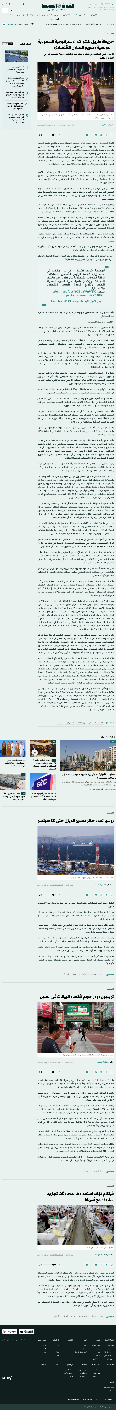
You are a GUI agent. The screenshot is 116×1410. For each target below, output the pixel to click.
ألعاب (57, 19)
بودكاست (12, 15)
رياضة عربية (83, 1373)
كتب (58, 1345)
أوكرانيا (66, 974)
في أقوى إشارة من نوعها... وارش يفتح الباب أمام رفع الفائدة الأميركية (15, 95)
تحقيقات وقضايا (68, 1373)
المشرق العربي (107, 1355)
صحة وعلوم (57, 15)
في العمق (25, 15)
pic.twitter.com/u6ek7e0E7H (85, 295)
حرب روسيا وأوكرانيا (88, 974)
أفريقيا (98, 1355)
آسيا (99, 1352)
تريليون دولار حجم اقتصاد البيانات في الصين (77, 997)
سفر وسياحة (96, 1373)
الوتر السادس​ (55, 1349)
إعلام (58, 1355)
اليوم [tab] (10, 43)
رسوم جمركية (97, 1316)
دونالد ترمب (83, 1316)
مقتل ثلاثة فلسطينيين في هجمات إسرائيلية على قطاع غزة (82, 24)
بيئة (45, 1352)
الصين (88, 1171)
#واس (55, 292)
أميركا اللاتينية (96, 1359)
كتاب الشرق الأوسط (81, 1352)
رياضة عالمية (83, 1377)
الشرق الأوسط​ (93, 15)
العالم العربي (111, 1345)
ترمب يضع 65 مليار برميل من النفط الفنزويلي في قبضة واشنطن (14, 106)
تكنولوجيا (49, 15)
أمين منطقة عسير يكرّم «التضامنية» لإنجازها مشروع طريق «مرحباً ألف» (14, 763)
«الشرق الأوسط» (101, 125)
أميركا (65, 1316)
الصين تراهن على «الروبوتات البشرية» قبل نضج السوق (15, 69)
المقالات (85, 1345)
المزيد (52, 19)
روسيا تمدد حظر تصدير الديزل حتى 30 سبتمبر (76, 821)
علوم (44, 1349)
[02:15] (43, 748)
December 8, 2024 (60, 301)
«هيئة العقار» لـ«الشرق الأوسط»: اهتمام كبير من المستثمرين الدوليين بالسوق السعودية (15, 82)
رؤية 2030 (81, 723)
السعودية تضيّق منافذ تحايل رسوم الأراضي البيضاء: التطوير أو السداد (14, 796)
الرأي (80, 15)
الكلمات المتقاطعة (109, 1388)
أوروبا (98, 1349)
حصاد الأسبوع (69, 1370)
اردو (96, 4)
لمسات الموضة (96, 1377)
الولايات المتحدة (96, 1345)
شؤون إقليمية (110, 1359)
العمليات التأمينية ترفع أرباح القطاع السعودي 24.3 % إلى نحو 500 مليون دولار (16, 119)
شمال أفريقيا (107, 1352)
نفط (101, 974)
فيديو (19, 15)
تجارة (73, 1316)
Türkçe (101, 4)
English (107, 4)
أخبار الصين (98, 1171)
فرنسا (60, 723)
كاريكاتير (84, 1349)
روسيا (74, 974)
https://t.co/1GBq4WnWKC (78, 292)
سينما (57, 1352)
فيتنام (56, 1316)
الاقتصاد (74, 15)
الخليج (109, 1349)
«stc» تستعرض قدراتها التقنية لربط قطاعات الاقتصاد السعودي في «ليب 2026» (43, 796)
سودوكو (111, 1391)
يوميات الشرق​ (40, 15)
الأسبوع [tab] (5, 43)
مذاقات (98, 1370)
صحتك (44, 1345)
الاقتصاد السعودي (96, 723)
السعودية (70, 723)
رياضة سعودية (82, 1370)
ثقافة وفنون (66, 15)
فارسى (92, 4)
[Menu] (112, 17)
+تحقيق (70, 1377)
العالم (85, 15)
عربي (113, 4)
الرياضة (32, 15)
